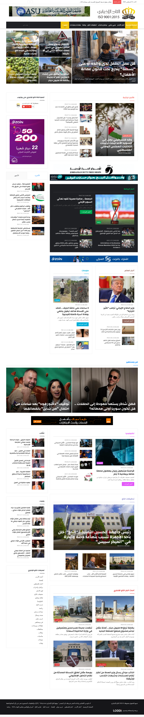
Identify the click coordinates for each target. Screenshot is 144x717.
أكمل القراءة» (128, 321)
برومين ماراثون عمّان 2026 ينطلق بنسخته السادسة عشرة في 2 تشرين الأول (66, 245)
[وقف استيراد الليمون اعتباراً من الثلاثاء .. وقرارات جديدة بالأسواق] (22, 70)
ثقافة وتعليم (39, 598)
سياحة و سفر (38, 612)
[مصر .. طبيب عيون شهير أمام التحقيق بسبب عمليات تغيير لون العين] (82, 333)
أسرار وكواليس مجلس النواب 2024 (22, 707)
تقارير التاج (38, 707)
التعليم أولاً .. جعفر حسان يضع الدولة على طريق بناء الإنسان (21, 186)
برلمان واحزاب (102, 25)
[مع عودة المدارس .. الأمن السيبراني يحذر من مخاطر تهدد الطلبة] (86, 443)
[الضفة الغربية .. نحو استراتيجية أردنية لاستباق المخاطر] (38, 474)
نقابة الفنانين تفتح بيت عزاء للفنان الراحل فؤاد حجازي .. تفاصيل (20, 510)
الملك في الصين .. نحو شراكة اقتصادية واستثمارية (20, 452)
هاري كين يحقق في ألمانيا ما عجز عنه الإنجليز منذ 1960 (66, 108)
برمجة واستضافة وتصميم (130, 710)
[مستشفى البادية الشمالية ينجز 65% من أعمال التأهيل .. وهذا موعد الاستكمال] (38, 231)
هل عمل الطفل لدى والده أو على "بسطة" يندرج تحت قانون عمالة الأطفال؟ (107, 69)
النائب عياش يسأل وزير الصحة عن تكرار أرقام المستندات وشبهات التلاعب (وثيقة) (115, 675)
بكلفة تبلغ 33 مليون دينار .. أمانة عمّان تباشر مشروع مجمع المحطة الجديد (115, 629)
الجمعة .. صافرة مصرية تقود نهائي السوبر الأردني (74, 200)
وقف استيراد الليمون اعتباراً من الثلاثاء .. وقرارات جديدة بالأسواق (22, 77)
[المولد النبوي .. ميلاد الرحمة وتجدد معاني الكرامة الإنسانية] (38, 443)
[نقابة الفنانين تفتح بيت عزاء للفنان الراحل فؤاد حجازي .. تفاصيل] (38, 510)
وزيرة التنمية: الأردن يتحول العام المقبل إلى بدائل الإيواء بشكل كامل (66, 131)
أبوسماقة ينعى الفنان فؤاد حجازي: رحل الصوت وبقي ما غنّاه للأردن (20, 521)
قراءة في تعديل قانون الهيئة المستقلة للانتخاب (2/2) (21, 463)
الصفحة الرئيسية (131, 25)
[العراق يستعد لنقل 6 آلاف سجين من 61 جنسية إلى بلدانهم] (128, 341)
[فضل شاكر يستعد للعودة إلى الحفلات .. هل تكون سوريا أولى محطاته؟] (105, 390)
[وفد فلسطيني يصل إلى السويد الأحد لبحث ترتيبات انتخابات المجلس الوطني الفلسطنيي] (115, 129)
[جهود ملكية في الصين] (38, 485)
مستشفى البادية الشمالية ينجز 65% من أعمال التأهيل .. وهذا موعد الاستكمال (20, 231)
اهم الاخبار (39, 591)
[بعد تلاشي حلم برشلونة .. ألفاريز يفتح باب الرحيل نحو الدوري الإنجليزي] (128, 231)
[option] (72, 57)
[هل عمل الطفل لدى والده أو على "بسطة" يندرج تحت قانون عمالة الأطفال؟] (105, 57)
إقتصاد (41, 580)
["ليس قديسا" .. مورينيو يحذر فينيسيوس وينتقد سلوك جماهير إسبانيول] (86, 231)
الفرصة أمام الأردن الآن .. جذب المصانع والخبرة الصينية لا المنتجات (94, 575)
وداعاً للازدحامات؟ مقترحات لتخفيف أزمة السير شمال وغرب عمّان (20, 219)
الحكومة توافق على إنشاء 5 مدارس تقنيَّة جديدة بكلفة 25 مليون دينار (55, 77)
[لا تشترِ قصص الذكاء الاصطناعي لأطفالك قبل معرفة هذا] (86, 454)
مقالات (40, 633)
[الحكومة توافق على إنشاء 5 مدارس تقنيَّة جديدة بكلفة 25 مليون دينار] (55, 70)
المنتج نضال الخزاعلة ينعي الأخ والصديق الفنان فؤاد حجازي (21, 532)
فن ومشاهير (39, 622)
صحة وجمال (39, 615)
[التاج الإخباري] (117, 12)
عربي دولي (112, 25)
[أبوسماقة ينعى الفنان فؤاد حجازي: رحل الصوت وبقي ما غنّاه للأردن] (38, 522)
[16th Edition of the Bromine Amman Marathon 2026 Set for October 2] (128, 243)
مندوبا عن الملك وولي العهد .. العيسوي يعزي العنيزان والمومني (22, 553)
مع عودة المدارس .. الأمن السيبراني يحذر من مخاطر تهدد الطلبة (66, 443)
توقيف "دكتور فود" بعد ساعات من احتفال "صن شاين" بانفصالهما (42, 406)
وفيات (41, 643)
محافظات (40, 629)
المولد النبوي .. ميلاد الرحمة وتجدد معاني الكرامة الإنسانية (20, 442)
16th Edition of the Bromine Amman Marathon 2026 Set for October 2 (109, 245)
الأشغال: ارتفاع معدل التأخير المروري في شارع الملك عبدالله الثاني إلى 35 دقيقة (56, 49)
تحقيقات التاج (92, 25)
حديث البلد (39, 605)
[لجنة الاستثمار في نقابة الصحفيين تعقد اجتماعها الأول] (86, 153)
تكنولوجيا (40, 601)
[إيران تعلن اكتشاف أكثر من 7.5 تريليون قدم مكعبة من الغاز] (128, 330)
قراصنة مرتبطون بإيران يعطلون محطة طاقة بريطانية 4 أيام (115, 472)
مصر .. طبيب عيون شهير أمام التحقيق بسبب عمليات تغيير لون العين (65, 335)
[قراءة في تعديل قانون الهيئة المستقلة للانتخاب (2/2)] (38, 463)
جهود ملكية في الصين (22, 482)
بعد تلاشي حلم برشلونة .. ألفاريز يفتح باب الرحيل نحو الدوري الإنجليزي (108, 232)
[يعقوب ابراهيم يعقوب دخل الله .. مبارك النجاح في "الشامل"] (38, 209)
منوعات (40, 640)
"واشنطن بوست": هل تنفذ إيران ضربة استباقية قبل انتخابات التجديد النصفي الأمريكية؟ (66, 120)
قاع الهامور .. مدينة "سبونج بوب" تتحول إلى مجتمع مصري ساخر (65, 347)
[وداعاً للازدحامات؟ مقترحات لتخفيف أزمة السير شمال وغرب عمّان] (38, 220)
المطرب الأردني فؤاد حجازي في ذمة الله (20, 542)
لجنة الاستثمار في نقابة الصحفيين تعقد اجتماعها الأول (66, 154)
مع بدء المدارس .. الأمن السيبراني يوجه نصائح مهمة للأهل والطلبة (67, 477)
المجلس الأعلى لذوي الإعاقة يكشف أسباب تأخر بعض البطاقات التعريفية (20, 197)
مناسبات (40, 636)
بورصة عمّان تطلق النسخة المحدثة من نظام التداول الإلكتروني (73, 674)
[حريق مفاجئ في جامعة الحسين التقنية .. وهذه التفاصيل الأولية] (122, 561)
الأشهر (16, 175)
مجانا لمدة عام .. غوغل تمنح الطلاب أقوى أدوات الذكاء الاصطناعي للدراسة (66, 466)
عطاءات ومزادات (75, 25)
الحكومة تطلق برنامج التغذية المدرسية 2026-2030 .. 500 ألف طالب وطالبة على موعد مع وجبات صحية (24, 47)
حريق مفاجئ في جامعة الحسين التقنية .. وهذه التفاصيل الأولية (123, 575)
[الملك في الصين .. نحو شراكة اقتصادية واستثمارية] (38, 454)
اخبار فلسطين (38, 584)
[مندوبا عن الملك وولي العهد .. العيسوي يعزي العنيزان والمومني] (38, 553)
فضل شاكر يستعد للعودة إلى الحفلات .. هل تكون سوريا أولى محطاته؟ (105, 406)
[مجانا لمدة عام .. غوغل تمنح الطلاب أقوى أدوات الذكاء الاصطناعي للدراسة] (86, 465)
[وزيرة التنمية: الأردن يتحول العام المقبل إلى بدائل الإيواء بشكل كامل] (86, 130)
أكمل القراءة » (86, 212)
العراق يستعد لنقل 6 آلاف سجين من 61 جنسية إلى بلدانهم (111, 342)
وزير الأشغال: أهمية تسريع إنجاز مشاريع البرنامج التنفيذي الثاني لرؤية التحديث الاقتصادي (66, 143)
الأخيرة (37, 175)
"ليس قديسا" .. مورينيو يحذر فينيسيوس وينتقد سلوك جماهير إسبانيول (67, 233)
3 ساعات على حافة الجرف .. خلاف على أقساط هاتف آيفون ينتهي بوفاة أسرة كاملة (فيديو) (72, 311)
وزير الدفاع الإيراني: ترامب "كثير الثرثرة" (119, 309)
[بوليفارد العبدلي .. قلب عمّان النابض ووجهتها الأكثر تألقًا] (72, 561)
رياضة (84, 25)
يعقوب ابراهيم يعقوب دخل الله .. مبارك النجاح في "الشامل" (20, 208)
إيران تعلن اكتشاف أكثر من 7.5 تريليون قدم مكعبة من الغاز (110, 330)
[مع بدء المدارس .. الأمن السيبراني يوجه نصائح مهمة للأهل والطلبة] (88, 477)
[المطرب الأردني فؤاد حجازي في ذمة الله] (38, 544)
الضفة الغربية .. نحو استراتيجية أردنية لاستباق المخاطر (21, 474)
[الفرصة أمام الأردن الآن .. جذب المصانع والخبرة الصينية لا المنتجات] (94, 561)
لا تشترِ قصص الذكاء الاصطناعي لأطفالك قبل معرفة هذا (67, 454)
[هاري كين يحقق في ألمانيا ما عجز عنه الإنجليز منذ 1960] (86, 107)
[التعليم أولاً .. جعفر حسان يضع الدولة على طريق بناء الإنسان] (38, 187)
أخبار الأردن (120, 25)
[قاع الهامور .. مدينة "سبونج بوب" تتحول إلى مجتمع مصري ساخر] (82, 345)
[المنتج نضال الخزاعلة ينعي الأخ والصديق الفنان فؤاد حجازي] (38, 533)
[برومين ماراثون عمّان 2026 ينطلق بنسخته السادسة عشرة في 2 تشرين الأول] (86, 243)
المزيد (65, 25)
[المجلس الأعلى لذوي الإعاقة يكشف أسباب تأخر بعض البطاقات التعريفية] (38, 198)
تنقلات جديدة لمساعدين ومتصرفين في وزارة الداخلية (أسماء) (74, 629)
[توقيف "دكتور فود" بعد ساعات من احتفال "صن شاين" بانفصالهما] (39, 390)
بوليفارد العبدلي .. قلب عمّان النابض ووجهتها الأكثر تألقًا (66, 575)
